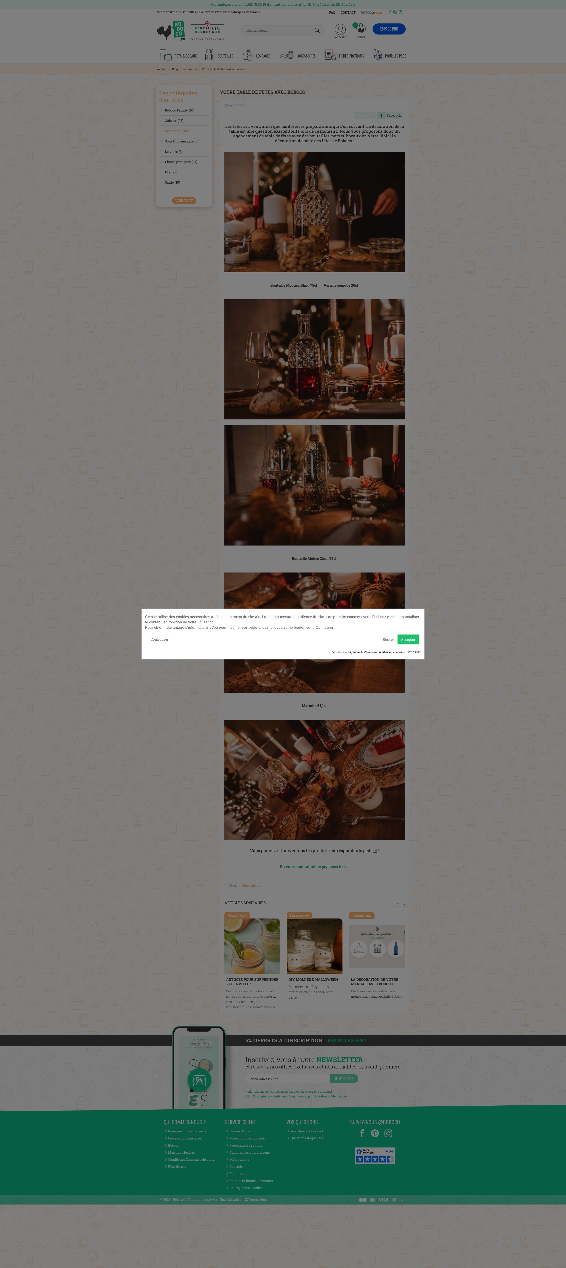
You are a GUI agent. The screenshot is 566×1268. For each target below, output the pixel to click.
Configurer (159, 639)
